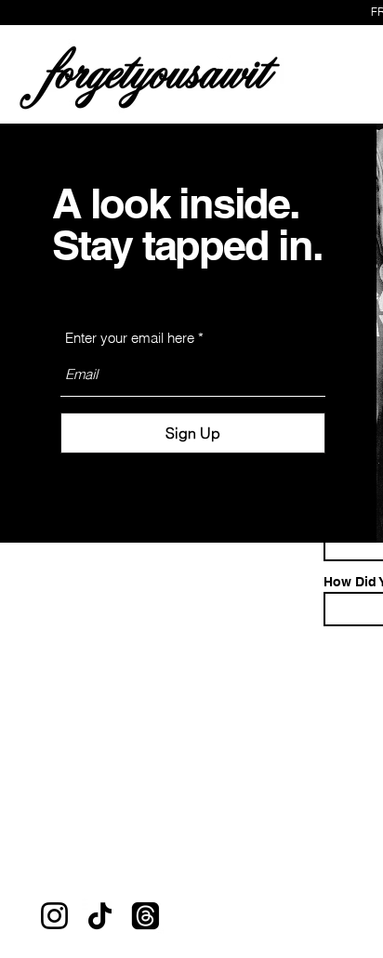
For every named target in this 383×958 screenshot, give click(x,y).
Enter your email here (129, 338)
